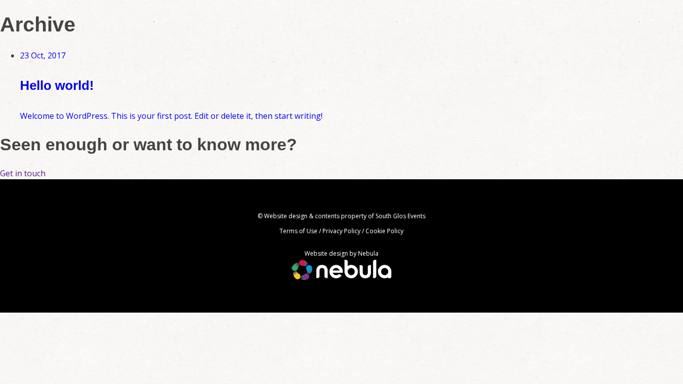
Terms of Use (299, 231)
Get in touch (23, 173)
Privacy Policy (341, 231)
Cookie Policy (385, 231)
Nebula (368, 253)
